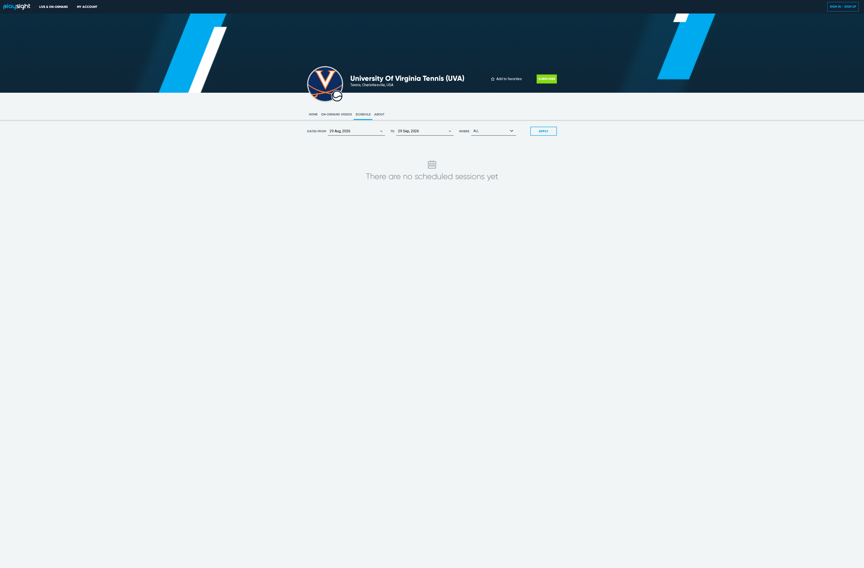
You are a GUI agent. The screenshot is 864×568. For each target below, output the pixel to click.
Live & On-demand (53, 7)
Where (464, 131)
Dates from (316, 131)
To (392, 131)
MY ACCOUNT (87, 7)
